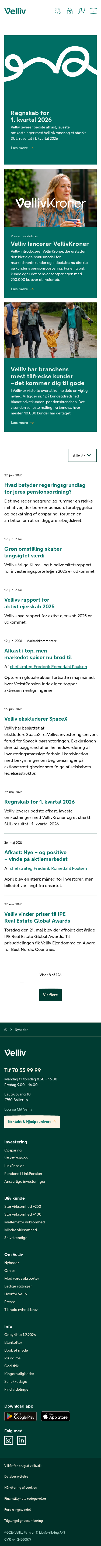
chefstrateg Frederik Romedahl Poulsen (48, 666)
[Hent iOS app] (55, 1416)
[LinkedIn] (21, 1440)
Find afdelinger (17, 1389)
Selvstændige (15, 1237)
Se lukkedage (15, 1381)
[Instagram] (8, 1440)
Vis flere (50, 994)
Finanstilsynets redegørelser (25, 1498)
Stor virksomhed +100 (22, 1214)
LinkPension (14, 1165)
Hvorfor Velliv (15, 1294)
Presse (9, 1301)
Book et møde (16, 1350)
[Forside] (5, 1029)
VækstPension (16, 1158)
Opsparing (13, 1150)
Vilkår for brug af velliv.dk (22, 1465)
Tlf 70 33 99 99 (22, 1070)
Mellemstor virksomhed (24, 1222)
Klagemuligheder (19, 1373)
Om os (9, 1270)
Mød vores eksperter (21, 1278)
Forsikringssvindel (17, 1509)
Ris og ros (12, 1358)
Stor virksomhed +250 (22, 1206)
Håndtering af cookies (20, 1487)
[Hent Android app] (20, 1416)
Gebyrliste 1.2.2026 (20, 1334)
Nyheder (21, 1029)
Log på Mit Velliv (18, 1109)
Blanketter (13, 1342)
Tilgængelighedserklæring (23, 1520)
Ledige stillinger (18, 1286)
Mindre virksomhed (20, 1229)
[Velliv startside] (15, 11)
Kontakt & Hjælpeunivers (29, 1121)
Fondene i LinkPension (23, 1173)
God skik (11, 1365)
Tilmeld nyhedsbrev (21, 1309)
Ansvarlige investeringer (25, 1181)
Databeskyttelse (16, 1476)
